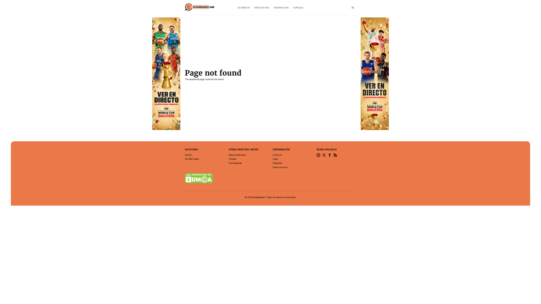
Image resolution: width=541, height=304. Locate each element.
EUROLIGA (298, 7)
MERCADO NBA (261, 7)
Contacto (277, 155)
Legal (275, 159)
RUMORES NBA (281, 7)
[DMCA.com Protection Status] (204, 178)
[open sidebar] (352, 7)
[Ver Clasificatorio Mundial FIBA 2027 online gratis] (166, 73)
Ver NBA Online (192, 159)
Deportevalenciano (237, 155)
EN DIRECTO (244, 7)
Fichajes (232, 159)
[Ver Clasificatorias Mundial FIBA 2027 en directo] (375, 73)
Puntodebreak (235, 163)
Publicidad (277, 163)
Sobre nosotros (280, 167)
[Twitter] (324, 155)
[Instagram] (318, 155)
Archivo (188, 155)
